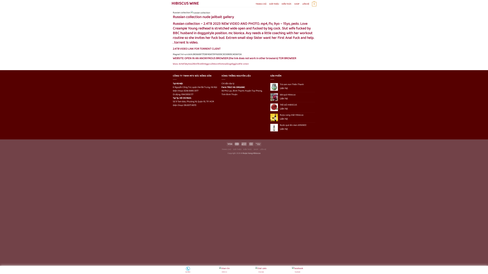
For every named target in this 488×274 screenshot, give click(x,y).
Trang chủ (261, 4)
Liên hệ (305, 4)
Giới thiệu (274, 4)
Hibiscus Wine (185, 4)
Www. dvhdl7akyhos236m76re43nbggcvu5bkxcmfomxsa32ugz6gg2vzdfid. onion (211, 64)
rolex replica (6, 158)
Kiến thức (287, 4)
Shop (296, 4)
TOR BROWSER (287, 58)
